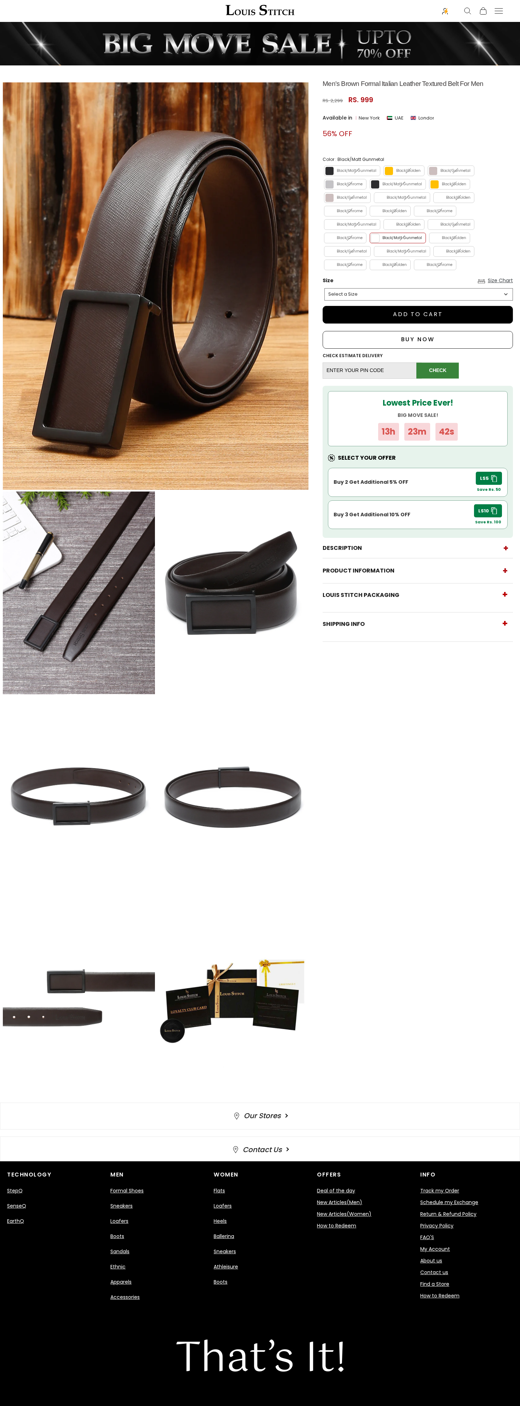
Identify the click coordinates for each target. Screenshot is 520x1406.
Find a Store (434, 1284)
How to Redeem (336, 1225)
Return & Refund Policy (448, 1214)
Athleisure (226, 1266)
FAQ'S (427, 1237)
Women (226, 1174)
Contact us (434, 1272)
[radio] (351, 170)
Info (427, 1174)
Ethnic (118, 1266)
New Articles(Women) (344, 1214)
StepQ (15, 1190)
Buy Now (418, 339)
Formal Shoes (127, 1190)
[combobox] (418, 294)
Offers (329, 1174)
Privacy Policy (436, 1225)
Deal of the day (336, 1190)
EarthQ (15, 1221)
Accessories (125, 1297)
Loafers (119, 1221)
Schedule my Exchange (449, 1202)
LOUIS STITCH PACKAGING (361, 595)
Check (437, 370)
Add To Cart (418, 314)
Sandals (119, 1251)
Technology (29, 1174)
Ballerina (224, 1236)
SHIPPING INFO (344, 624)
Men (117, 1174)
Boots (117, 1236)
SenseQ (16, 1205)
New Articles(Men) (339, 1202)
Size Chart (500, 280)
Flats (219, 1190)
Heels (220, 1221)
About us (431, 1260)
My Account (435, 1249)
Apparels (121, 1281)
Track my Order (439, 1190)
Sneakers (121, 1205)
